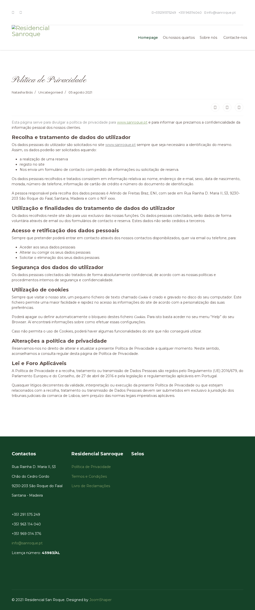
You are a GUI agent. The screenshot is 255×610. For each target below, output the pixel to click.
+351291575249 (165, 12)
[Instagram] (20, 12)
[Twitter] (227, 107)
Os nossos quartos (179, 37)
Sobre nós (208, 37)
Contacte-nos (235, 37)
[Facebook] (13, 12)
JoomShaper (100, 600)
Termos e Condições (89, 476)
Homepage (148, 37)
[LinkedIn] (239, 107)
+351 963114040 (190, 12)
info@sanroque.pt (221, 12)
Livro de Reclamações (91, 486)
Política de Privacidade (91, 467)
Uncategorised (50, 92)
